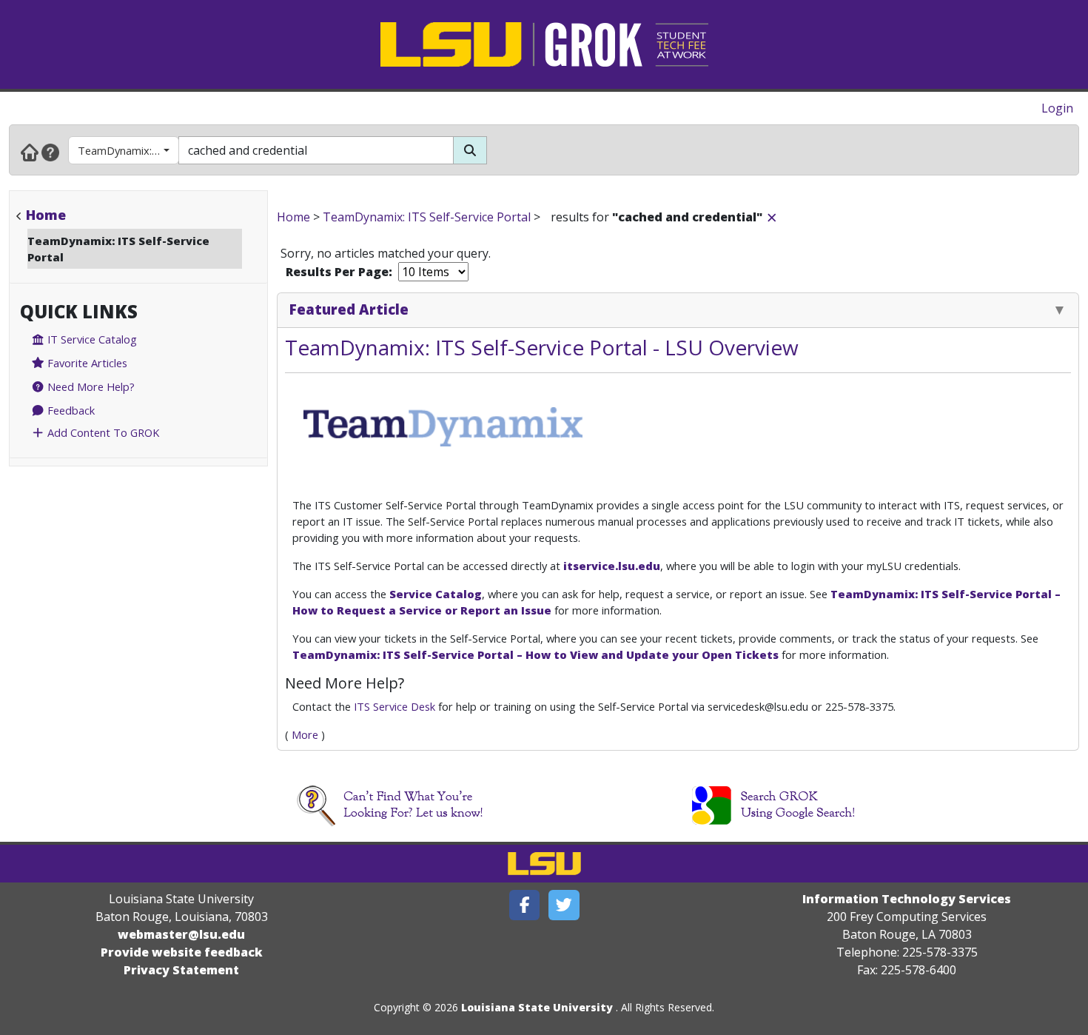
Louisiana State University (537, 1007)
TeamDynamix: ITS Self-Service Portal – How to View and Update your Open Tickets (535, 654)
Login (1057, 108)
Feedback (69, 410)
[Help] (50, 152)
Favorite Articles (85, 362)
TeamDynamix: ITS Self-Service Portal (128, 150)
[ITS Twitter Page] (564, 905)
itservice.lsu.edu (611, 565)
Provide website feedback (182, 952)
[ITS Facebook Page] (524, 905)
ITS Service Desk (394, 706)
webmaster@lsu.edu (181, 934)
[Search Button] (470, 150)
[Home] (29, 152)
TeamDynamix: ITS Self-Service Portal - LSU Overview (542, 347)
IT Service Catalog (90, 339)
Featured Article (349, 309)
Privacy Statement (181, 970)
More (305, 734)
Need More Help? (89, 386)
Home (46, 215)
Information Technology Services (906, 899)
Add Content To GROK (101, 432)
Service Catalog (435, 593)
